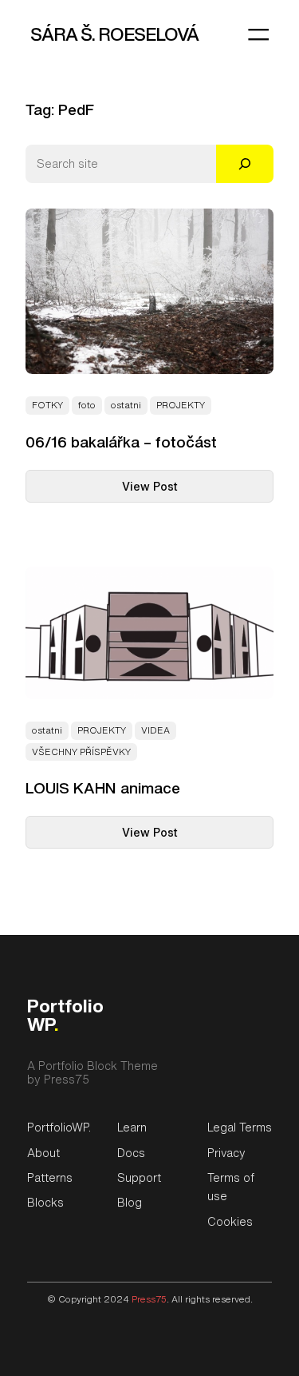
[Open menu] (258, 34)
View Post (177, 482)
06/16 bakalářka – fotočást (121, 442)
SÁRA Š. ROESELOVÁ (114, 34)
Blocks (45, 1202)
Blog (129, 1202)
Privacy (226, 1152)
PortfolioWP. (59, 1127)
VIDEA (155, 730)
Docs (131, 1152)
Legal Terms (239, 1127)
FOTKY (47, 405)
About (43, 1152)
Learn (132, 1127)
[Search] (244, 164)
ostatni (126, 405)
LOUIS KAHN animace (103, 788)
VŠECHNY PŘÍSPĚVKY (81, 752)
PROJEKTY (180, 405)
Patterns (50, 1177)
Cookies (230, 1221)
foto (87, 405)
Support (139, 1177)
